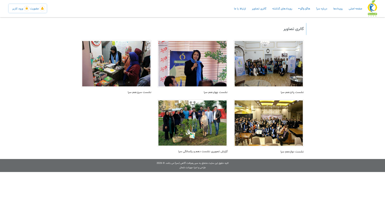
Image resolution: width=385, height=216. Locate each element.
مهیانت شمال (186, 167)
